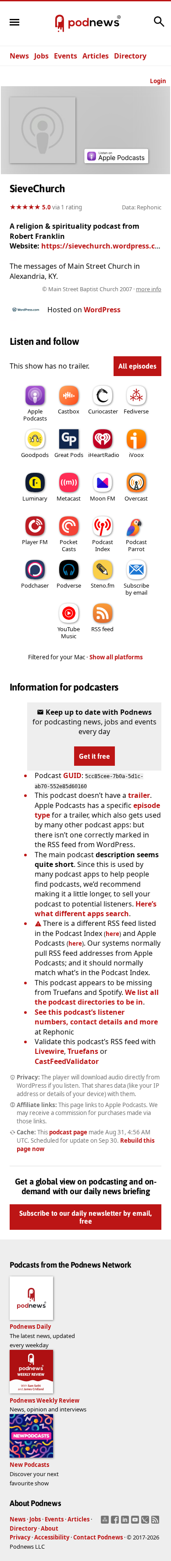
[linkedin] (126, 1522)
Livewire (49, 1051)
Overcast (136, 498)
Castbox (68, 411)
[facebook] (116, 1522)
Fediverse (136, 411)
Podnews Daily (30, 1327)
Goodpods (35, 455)
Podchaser (35, 585)
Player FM (35, 542)
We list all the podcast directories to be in (97, 997)
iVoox (136, 455)
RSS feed (102, 629)
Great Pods (68, 455)
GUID (72, 775)
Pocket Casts (69, 545)
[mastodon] (106, 1522)
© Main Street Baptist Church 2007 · (101, 289)
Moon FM (102, 498)
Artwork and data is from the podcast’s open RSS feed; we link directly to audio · (86, 289)
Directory (130, 56)
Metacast (69, 498)
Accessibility (51, 1537)
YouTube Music (68, 632)
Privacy (20, 1537)
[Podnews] (59, 24)
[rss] (156, 1522)
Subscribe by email (136, 588)
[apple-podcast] (116, 160)
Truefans (83, 1051)
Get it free (94, 756)
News (19, 56)
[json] (146, 1522)
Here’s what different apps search (96, 908)
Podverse (69, 585)
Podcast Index (102, 545)
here (112, 934)
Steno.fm (102, 585)
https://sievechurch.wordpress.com (103, 246)
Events (65, 56)
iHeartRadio (103, 455)
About (49, 1528)
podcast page (68, 1132)
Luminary (34, 498)
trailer (139, 795)
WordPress (102, 309)
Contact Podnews (98, 1537)
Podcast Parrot (136, 545)
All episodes (137, 366)
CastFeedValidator (67, 1061)
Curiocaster (103, 411)
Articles (95, 56)
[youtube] (136, 1522)
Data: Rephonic (141, 207)
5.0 (46, 207)
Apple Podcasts (35, 414)
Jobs (41, 56)
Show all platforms (116, 657)
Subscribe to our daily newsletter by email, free (85, 1217)
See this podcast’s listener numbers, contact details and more (96, 1017)
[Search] (159, 26)
